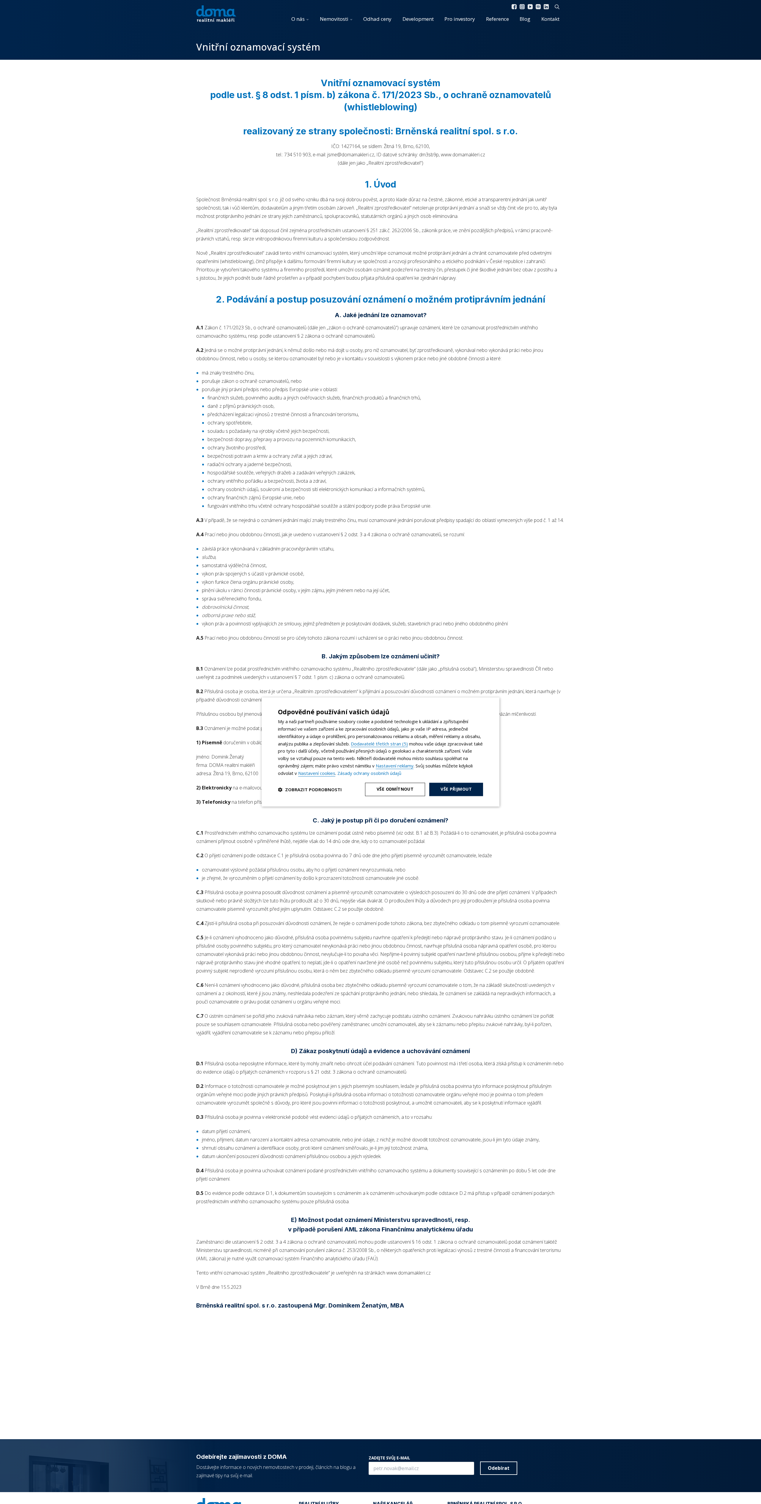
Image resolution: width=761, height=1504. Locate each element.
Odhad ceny (377, 18)
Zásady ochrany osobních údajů (369, 773)
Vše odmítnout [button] (395, 789)
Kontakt (550, 18)
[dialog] (380, 751)
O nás (298, 18)
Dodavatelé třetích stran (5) (379, 744)
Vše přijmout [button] (456, 789)
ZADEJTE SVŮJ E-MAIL (389, 1458)
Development (418, 18)
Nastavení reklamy (394, 766)
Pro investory (459, 18)
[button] (310, 789)
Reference (497, 18)
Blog (525, 18)
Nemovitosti (334, 18)
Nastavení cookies (316, 773)
